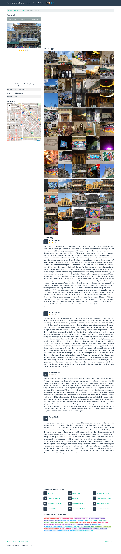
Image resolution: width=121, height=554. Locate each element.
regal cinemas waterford (86, 524)
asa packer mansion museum (52, 530)
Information (12, 19)
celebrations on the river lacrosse (85, 522)
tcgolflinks (95, 526)
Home (10, 10)
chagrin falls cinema (101, 528)
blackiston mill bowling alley (71, 524)
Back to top (108, 541)
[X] (47, 3)
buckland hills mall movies (51, 520)
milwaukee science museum (66, 518)
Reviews (35, 19)
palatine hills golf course (51, 518)
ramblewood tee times (77, 528)
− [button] (9, 108)
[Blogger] (49, 3)
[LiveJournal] (53, 3)
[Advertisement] (24, 67)
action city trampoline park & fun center (55, 526)
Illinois (16, 10)
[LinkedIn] (51, 3)
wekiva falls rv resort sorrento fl (53, 522)
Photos (23, 19)
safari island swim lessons (69, 522)
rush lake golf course (64, 520)
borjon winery (97, 524)
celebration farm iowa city (84, 526)
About (29, 3)
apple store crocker (90, 528)
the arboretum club (102, 520)
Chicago (22, 10)
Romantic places (38, 3)
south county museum (89, 520)
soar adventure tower (105, 526)
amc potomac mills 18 (71, 526)
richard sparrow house (101, 522)
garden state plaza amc (65, 528)
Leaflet (38, 140)
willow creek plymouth (77, 520)
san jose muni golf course (67, 530)
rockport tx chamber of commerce (83, 530)
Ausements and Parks (15, 3)
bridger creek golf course (51, 528)
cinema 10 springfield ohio (81, 518)
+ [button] (9, 105)
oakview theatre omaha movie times (54, 524)
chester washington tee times (96, 518)
